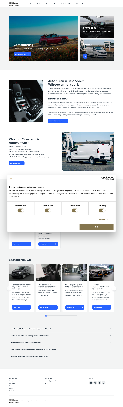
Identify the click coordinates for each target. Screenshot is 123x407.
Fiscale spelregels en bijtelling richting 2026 (74, 286)
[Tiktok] (104, 382)
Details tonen (103, 219)
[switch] (48, 210)
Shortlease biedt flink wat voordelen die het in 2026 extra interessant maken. (74, 292)
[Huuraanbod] (85, 56)
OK (96, 227)
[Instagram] (95, 382)
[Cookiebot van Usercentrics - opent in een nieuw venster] (103, 178)
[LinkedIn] (99, 382)
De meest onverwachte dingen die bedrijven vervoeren (21, 287)
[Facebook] (91, 382)
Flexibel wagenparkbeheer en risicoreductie (100, 287)
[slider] (46, 316)
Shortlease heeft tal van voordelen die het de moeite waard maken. (48, 292)
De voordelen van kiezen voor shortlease (47, 286)
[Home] (13, 4)
